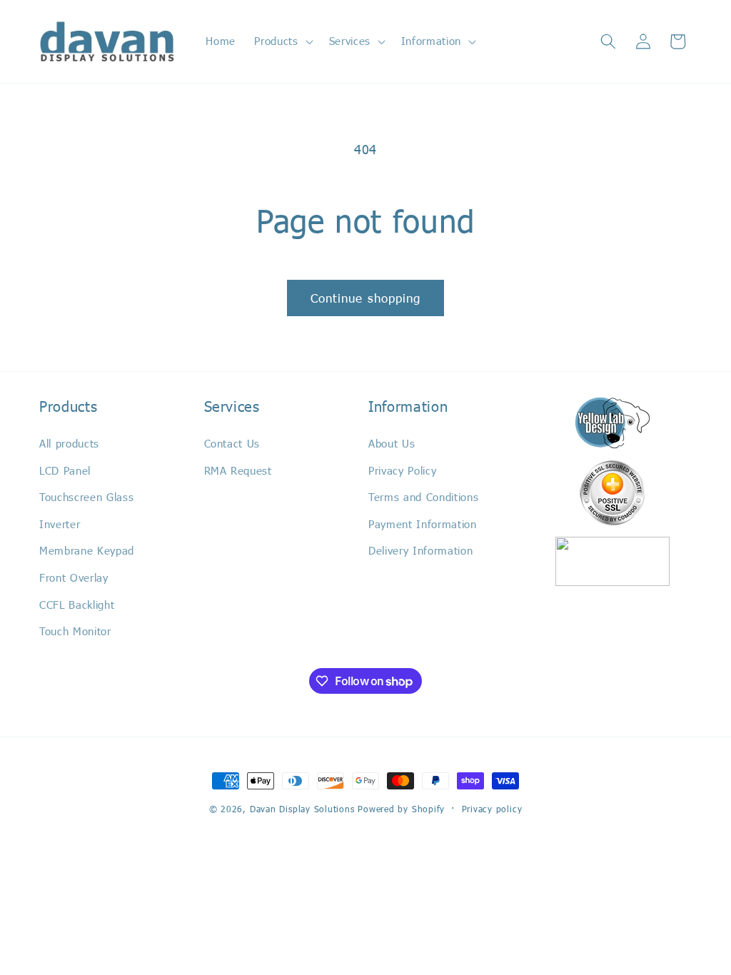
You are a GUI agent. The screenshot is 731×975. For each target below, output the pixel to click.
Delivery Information (420, 550)
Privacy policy (492, 809)
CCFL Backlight (76, 604)
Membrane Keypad (86, 550)
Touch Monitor (75, 631)
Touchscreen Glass (86, 496)
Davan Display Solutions (302, 809)
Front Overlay (74, 577)
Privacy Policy (402, 470)
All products (69, 443)
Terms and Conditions (423, 496)
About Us (391, 443)
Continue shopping (366, 298)
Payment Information (422, 523)
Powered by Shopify (401, 809)
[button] (282, 41)
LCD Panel (65, 470)
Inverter (59, 523)
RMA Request (238, 470)
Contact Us (232, 443)
